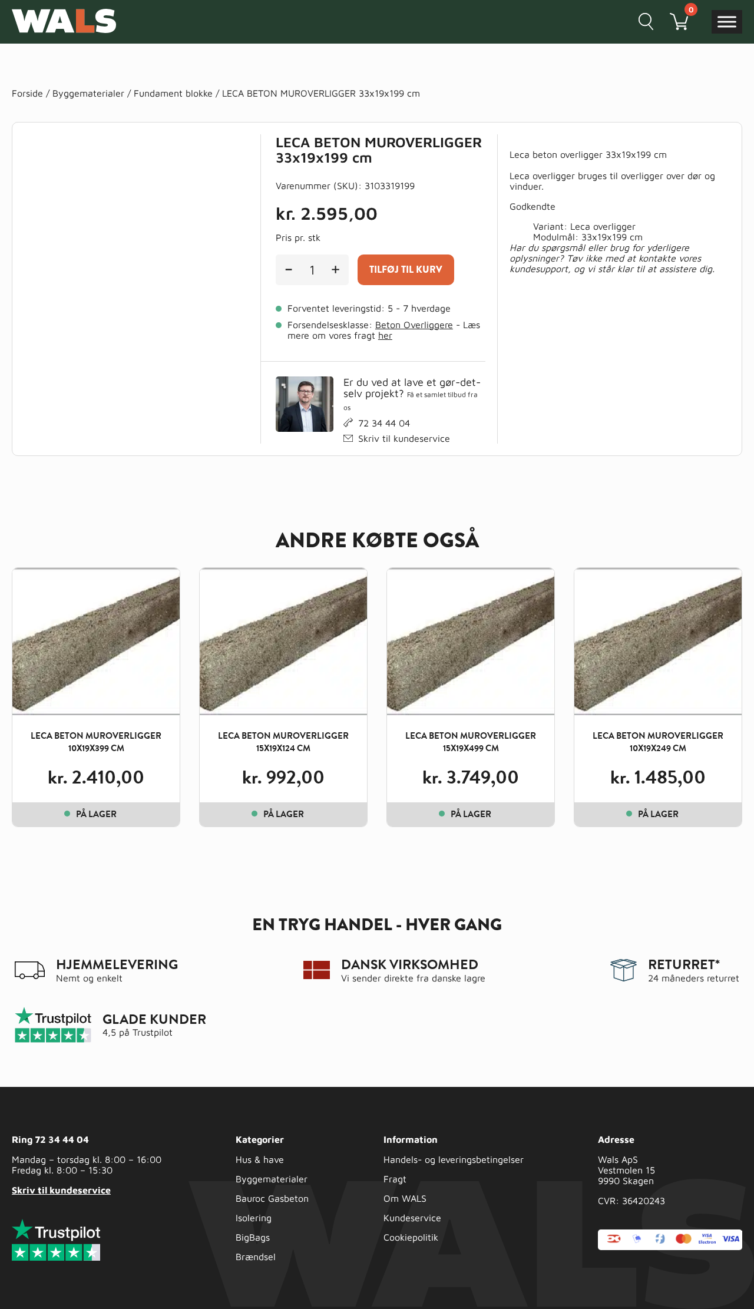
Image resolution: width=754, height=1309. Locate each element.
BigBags (253, 1237)
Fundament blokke (173, 93)
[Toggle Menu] (726, 21)
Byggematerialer (88, 93)
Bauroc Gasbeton (272, 1198)
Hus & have (260, 1159)
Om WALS (404, 1198)
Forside (27, 93)
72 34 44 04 (384, 423)
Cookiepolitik (410, 1237)
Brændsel (256, 1256)
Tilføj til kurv (405, 269)
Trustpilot (153, 1032)
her (385, 335)
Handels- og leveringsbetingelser (453, 1159)
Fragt (394, 1179)
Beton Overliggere (414, 324)
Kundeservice (412, 1217)
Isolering (254, 1217)
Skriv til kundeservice (404, 438)
